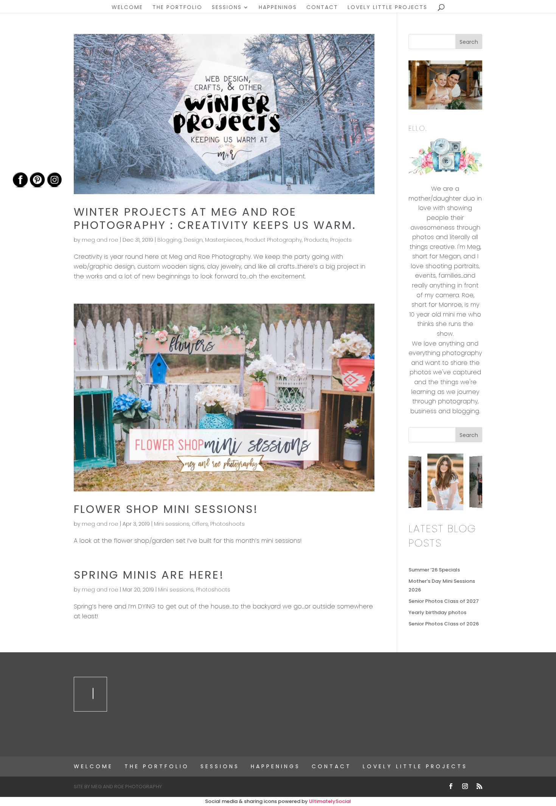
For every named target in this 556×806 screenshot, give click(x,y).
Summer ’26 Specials (434, 569)
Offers (200, 524)
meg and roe (100, 240)
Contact (322, 8)
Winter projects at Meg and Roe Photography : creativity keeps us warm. (215, 218)
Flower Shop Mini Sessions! (166, 509)
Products (316, 240)
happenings (278, 8)
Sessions (227, 8)
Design (193, 240)
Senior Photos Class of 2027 (443, 601)
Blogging (169, 240)
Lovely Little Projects (387, 8)
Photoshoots (227, 524)
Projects (341, 240)
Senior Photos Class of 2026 (443, 623)
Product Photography (273, 240)
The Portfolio (177, 8)
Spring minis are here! (149, 574)
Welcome (127, 8)
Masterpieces (223, 240)
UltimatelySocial (330, 801)
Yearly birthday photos (437, 612)
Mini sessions (171, 524)
